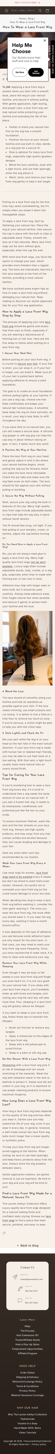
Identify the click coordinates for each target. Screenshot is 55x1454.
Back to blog (29, 1245)
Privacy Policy (27, 1390)
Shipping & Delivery (27, 1377)
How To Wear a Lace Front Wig (27, 22)
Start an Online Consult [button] (52, 59)
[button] (6, 10)
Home (22, 18)
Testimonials (27, 1418)
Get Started (35, 72)
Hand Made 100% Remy (27, 1427)
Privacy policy (39, 1444)
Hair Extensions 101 (27, 1335)
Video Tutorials (27, 1432)
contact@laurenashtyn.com (31, 1279)
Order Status (27, 1372)
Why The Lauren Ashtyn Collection (27, 1414)
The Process (27, 1330)
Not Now (20, 72)
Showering (8, 1065)
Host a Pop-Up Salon (27, 1344)
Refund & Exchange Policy (27, 1381)
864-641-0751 (31, 1291)
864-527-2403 (31, 1303)
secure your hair (28, 363)
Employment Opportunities (27, 1348)
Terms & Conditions (27, 1386)
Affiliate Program (27, 1353)
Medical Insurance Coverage (27, 1395)
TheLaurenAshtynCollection (37, 1441)
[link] (44, 40)
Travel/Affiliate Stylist (27, 1339)
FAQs (27, 1326)
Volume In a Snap (27, 1423)
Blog (31, 18)
